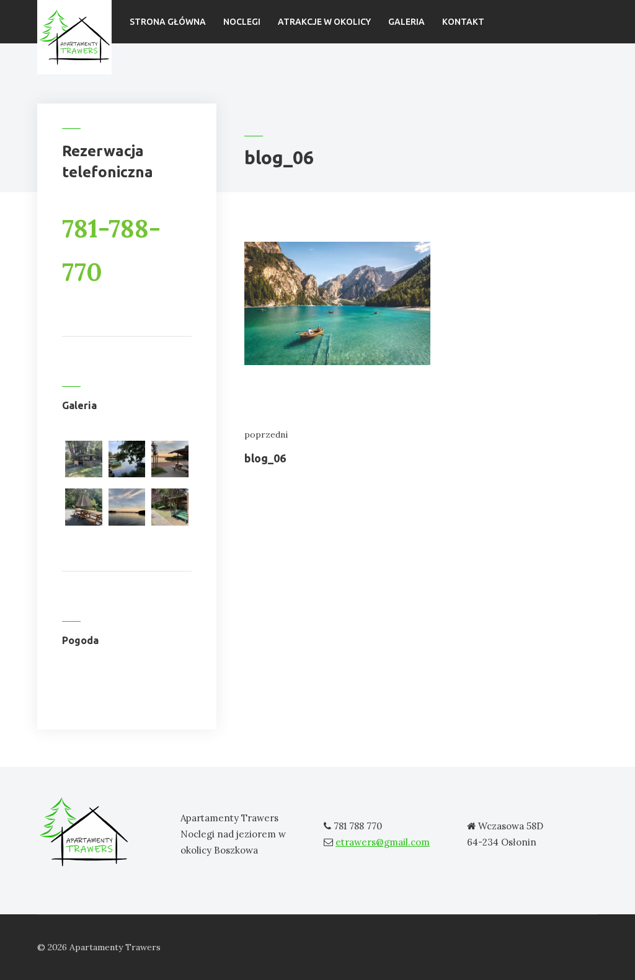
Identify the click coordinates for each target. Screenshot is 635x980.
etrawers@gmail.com (382, 842)
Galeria (406, 22)
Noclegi (241, 22)
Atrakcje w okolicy (324, 22)
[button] (83, 461)
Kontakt (463, 22)
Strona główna (168, 22)
